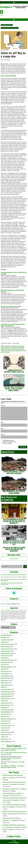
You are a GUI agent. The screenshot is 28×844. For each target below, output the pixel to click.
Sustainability (4, 723)
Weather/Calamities (6, 741)
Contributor (12, 777)
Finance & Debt (5, 671)
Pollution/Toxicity (5, 705)
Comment (3, 405)
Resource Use (4, 714)
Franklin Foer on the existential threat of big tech (14, 371)
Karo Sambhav (5, 766)
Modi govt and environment (11, 347)
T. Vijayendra (15, 800)
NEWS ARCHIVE (5, 696)
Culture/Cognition (5, 651)
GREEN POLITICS (5, 678)
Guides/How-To (5, 680)
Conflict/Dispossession (7, 644)
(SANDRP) (24, 577)
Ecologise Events (5, 662)
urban (6, 350)
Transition (3, 730)
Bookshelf (3, 637)
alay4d (2, 748)
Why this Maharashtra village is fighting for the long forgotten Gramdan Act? (14, 521)
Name (2, 422)
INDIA (2, 687)
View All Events (14, 558)
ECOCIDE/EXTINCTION (7, 660)
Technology (4, 728)
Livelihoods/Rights (6, 694)
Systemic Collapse (6, 725)
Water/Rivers (4, 739)
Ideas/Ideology (5, 685)
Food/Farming (4, 673)
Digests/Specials (5, 655)
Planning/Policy (5, 703)
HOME (1, 15)
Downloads (4, 658)
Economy (3, 664)
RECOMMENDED (5, 712)
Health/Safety (4, 682)
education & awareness (17, 346)
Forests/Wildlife (5, 676)
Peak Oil (3, 700)
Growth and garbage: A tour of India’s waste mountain (14, 472)
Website (2, 434)
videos (24, 350)
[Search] (25, 566)
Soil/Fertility (4, 721)
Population (4, 707)
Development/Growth (6, 653)
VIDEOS (3, 737)
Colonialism (4, 642)
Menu (14, 2)
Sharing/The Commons (7, 719)
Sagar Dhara (13, 813)
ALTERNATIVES (8, 25)
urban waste (11, 350)
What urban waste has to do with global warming (14, 492)
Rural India (3, 716)
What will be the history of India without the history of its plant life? (14, 542)
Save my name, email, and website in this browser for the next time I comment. (9, 442)
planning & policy (15, 349)
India (2, 347)
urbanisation (18, 350)
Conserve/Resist (5, 646)
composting (7, 346)
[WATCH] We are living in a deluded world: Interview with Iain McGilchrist (14, 549)
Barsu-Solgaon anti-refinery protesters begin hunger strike (14, 574)
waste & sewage (5, 352)
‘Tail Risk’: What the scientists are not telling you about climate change (14, 388)
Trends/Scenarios (5, 732)
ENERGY (3, 669)
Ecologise (11, 829)
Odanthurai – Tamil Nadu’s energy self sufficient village (12, 766)
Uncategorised (5, 734)
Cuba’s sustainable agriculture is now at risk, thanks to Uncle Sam (13, 749)
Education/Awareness (7, 667)
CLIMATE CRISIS (5, 640)
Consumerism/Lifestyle (7, 649)
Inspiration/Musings (6, 691)
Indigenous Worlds (6, 689)
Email (2, 428)
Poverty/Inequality (6, 709)
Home (2, 25)
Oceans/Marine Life (6, 698)
